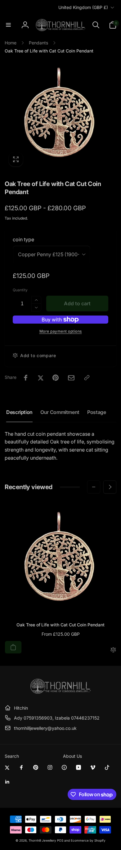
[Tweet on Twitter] (41, 378)
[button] (8, 25)
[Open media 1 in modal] (60, 114)
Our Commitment (59, 412)
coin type (23, 239)
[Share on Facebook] (26, 378)
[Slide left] (93, 486)
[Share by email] (71, 378)
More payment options (60, 331)
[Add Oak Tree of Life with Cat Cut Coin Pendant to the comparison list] (113, 650)
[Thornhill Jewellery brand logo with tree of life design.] (60, 692)
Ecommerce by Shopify (88, 840)
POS (60, 840)
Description (19, 412)
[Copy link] (87, 378)
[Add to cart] (13, 647)
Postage (96, 412)
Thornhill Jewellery (42, 840)
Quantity (20, 290)
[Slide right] (109, 486)
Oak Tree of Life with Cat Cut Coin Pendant (60, 624)
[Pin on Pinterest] (55, 378)
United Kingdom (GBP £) (83, 7)
